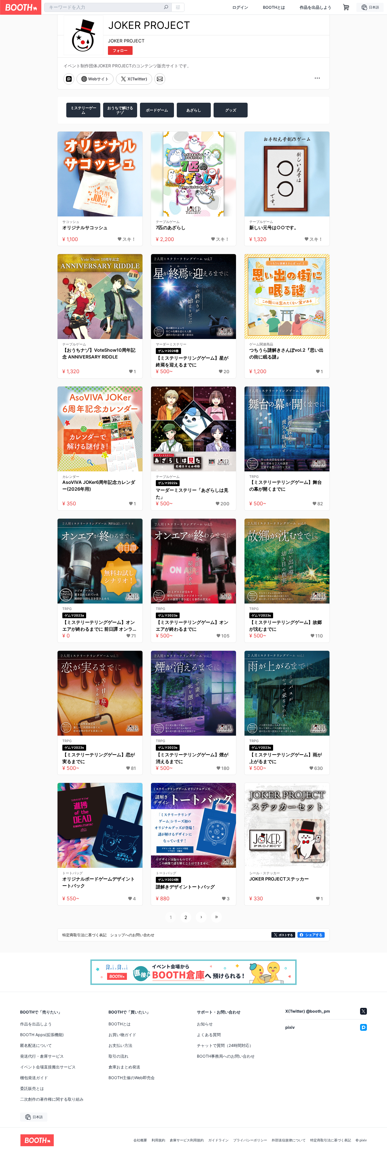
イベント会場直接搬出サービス (48, 1066)
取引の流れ (118, 1056)
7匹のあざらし (171, 227)
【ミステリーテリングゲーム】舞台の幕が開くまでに (285, 485)
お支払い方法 (120, 1045)
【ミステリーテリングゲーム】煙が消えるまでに (192, 758)
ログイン (240, 7)
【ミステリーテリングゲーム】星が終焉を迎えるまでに (192, 361)
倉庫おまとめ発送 (124, 1066)
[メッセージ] (159, 79)
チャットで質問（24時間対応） (225, 1045)
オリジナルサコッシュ (85, 227)
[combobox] (108, 7)
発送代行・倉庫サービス (42, 1056)
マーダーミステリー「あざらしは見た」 (192, 493)
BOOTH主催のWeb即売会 (132, 1077)
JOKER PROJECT (126, 41)
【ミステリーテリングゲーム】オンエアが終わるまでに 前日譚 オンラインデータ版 (99, 625)
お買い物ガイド (122, 1034)
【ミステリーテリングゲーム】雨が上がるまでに (285, 758)
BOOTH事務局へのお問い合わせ (226, 1056)
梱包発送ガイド (34, 1077)
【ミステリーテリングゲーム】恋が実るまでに (98, 758)
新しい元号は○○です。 (274, 227)
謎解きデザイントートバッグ (185, 887)
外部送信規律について (289, 1140)
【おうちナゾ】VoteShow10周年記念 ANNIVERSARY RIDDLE (98, 353)
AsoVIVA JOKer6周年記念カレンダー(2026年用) (98, 485)
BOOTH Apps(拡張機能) (42, 1034)
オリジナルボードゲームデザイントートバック (98, 882)
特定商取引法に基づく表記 (330, 1140)
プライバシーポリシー (250, 1140)
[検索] (166, 8)
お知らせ (205, 1023)
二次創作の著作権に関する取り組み (52, 1099)
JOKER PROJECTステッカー (279, 879)
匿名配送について (36, 1045)
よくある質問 (209, 1034)
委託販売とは (32, 1088)
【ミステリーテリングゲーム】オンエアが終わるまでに (192, 625)
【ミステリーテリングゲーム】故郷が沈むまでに (285, 625)
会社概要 (140, 1140)
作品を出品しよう (315, 7)
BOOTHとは (274, 7)
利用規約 (158, 1140)
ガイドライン (218, 1140)
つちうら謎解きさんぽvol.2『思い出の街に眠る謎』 (286, 353)
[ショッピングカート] (346, 7)
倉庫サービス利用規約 (187, 1140)
